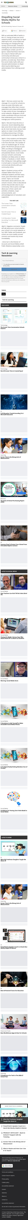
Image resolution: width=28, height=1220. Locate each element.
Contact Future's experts (8, 1175)
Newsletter (23, 30)
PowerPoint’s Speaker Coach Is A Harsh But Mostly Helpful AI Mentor (15, 1127)
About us (4, 1196)
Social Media (5, 13)
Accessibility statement (8, 1186)
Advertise (4, 1193)
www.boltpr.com (18, 246)
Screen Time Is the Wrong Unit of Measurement (14, 1142)
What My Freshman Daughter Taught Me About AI (13, 1120)
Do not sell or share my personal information (13, 1206)
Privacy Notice (22, 275)
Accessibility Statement (8, 1203)
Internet (18, 10)
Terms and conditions (7, 1172)
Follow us (15, 30)
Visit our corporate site (14, 1160)
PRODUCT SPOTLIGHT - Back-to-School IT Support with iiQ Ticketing (14, 1135)
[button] (2, 2)
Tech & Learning (7, 26)
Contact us (4, 1199)
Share (5, 30)
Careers (4, 1189)
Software (11, 10)
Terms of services (20, 273)
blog (3, 294)
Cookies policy (5, 1182)
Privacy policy (5, 1179)
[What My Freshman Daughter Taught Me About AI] (14, 1116)
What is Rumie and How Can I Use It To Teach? (14, 1149)
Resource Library (12, 6)
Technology (4, 10)
